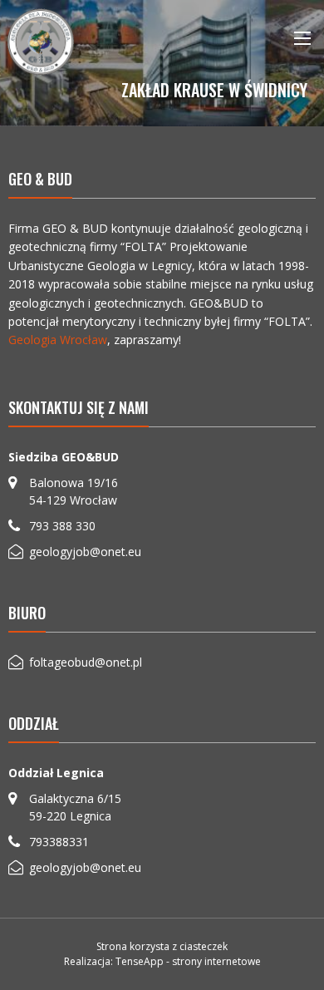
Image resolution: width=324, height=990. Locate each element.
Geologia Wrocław (57, 339)
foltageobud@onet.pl (85, 662)
